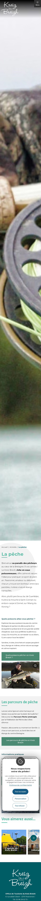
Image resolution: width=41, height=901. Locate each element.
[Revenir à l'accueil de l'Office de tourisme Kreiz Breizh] (20, 9)
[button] (33, 837)
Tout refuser (20, 806)
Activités (13, 547)
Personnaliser (20, 799)
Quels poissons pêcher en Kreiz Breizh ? (20, 656)
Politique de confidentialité (20, 785)
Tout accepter (20, 792)
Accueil (5, 547)
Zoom (36, 666)
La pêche (23, 547)
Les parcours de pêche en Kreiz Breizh (20, 741)
